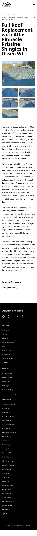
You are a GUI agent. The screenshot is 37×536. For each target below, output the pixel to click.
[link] (18, 18)
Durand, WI (6, 481)
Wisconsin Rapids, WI (9, 433)
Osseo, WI (5, 449)
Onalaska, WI (6, 428)
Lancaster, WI (6, 453)
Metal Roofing (7, 382)
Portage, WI (6, 408)
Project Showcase (8, 350)
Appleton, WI (6, 514)
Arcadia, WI (6, 441)
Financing (5, 330)
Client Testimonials (8, 342)
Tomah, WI (5, 477)
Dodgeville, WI (7, 445)
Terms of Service (7, 358)
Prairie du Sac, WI (8, 416)
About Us (5, 338)
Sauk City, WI (6, 437)
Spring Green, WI (8, 424)
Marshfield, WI (7, 493)
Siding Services (7, 374)
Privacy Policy (6, 354)
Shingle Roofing (10, 287)
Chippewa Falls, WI (8, 501)
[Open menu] (34, 4)
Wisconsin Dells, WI (8, 404)
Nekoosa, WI (6, 412)
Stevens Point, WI (8, 465)
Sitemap (5, 362)
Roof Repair (6, 386)
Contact (4, 334)
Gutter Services (7, 378)
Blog (3, 346)
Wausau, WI (6, 510)
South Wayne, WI (8, 497)
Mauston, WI (6, 469)
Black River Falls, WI (8, 461)
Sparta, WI (5, 473)
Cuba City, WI (6, 489)
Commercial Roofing (9, 394)
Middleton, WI (7, 506)
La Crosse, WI (6, 420)
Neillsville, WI (6, 457)
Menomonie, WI (7, 485)
